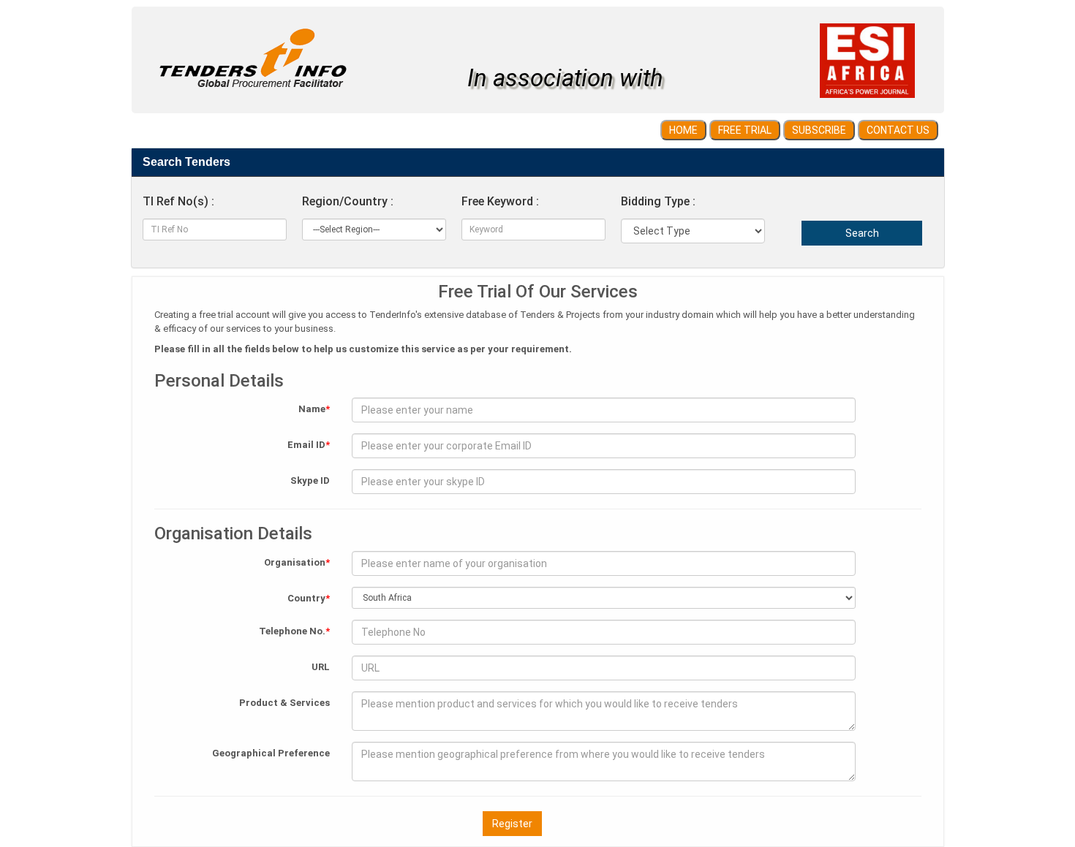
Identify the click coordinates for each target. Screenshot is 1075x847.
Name (314, 408)
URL (321, 666)
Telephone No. (294, 631)
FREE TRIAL (745, 130)
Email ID (308, 444)
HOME (683, 130)
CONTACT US (898, 130)
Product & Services (284, 702)
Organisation (297, 562)
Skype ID (310, 480)
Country (308, 598)
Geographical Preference (271, 753)
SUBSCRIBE (819, 130)
